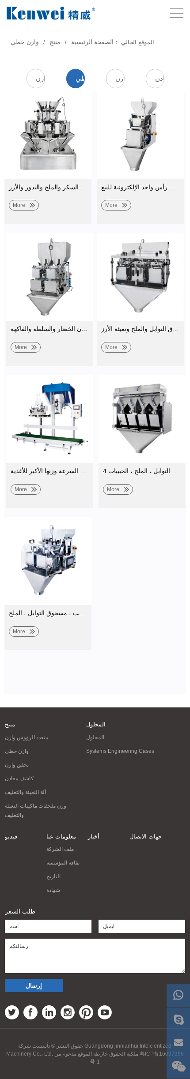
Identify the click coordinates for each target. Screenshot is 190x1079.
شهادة (53, 890)
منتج (55, 41)
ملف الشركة (60, 849)
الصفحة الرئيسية (92, 41)
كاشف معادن (159, 78)
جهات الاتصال (145, 836)
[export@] (178, 1043)
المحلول (96, 724)
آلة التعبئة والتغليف (25, 792)
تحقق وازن (120, 78)
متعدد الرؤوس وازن (40, 78)
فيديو (11, 836)
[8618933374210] (178, 995)
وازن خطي (25, 41)
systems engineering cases (120, 751)
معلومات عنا (61, 836)
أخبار (93, 836)
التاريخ (53, 876)
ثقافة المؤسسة (63, 863)
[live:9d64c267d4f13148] (178, 1019)
